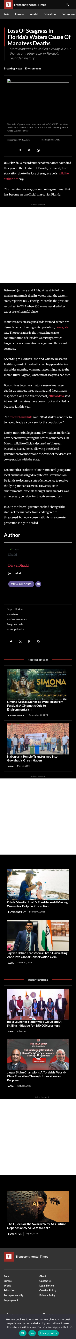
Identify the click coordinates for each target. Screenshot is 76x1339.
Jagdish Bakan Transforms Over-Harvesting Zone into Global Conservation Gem (37, 955)
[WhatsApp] (38, 150)
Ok (23, 1333)
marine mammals (17, 619)
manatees (12, 614)
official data (56, 396)
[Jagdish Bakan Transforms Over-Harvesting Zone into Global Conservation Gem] (38, 935)
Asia (11, 766)
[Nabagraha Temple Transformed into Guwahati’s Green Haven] (38, 738)
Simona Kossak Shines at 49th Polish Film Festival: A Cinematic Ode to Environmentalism (35, 705)
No (32, 1333)
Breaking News (13, 68)
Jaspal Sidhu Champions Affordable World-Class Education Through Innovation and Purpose (36, 1076)
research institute (21, 417)
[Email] (38, 584)
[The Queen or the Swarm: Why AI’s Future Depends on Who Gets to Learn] (38, 1206)
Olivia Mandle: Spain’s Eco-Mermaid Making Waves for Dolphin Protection (37, 904)
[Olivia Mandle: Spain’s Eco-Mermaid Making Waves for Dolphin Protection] (38, 884)
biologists (62, 327)
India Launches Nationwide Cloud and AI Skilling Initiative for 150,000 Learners (34, 1023)
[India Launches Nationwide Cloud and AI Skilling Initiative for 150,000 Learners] (38, 1004)
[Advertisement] (38, 245)
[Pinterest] (29, 150)
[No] (71, 1327)
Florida (19, 609)
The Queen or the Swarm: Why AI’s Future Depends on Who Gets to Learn (36, 1226)
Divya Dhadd (18, 565)
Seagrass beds (15, 624)
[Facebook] (11, 150)
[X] (20, 150)
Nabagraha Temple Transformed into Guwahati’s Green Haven (32, 758)
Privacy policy (48, 1333)
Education (15, 1233)
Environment (33, 68)
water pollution (15, 629)
